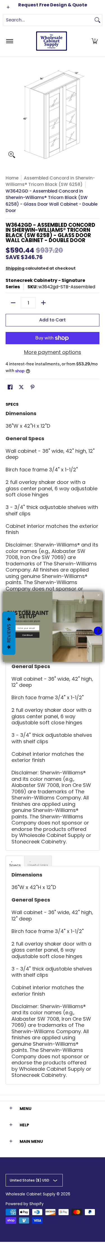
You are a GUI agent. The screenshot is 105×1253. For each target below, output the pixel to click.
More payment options (52, 352)
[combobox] (48, 20)
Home (12, 178)
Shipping (15, 268)
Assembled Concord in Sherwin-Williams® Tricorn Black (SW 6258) (50, 181)
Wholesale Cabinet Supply (30, 1194)
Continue (27, 634)
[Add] (43, 303)
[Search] (97, 20)
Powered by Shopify (25, 1204)
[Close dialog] (98, 594)
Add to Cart (52, 320)
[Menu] (9, 41)
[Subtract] (13, 303)
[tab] (15, 861)
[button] (94, 41)
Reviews (9, 633)
